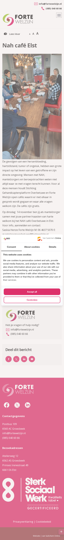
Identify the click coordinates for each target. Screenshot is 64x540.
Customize (32, 300)
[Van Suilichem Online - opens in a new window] (49, 238)
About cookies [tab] (32, 247)
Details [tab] (52, 247)
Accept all (32, 292)
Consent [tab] (11, 247)
